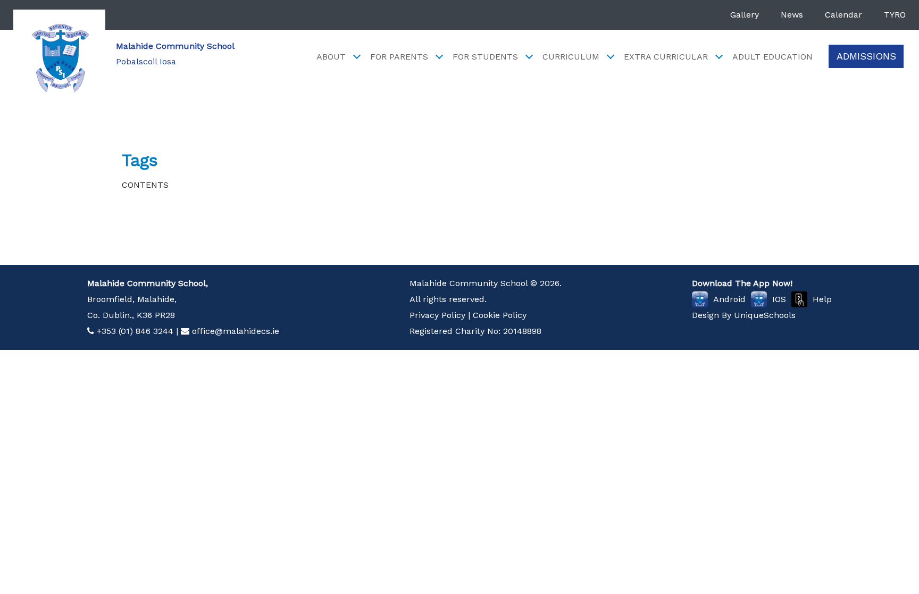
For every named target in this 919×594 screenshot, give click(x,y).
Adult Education (772, 57)
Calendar (843, 15)
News (792, 15)
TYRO (895, 15)
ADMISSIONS (866, 56)
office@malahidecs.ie (235, 331)
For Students (485, 57)
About (331, 57)
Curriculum (570, 57)
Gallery (744, 15)
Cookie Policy (500, 315)
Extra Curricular (666, 57)
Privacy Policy (437, 315)
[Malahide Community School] (59, 56)
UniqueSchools (765, 315)
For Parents (399, 57)
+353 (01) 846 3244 (135, 331)
